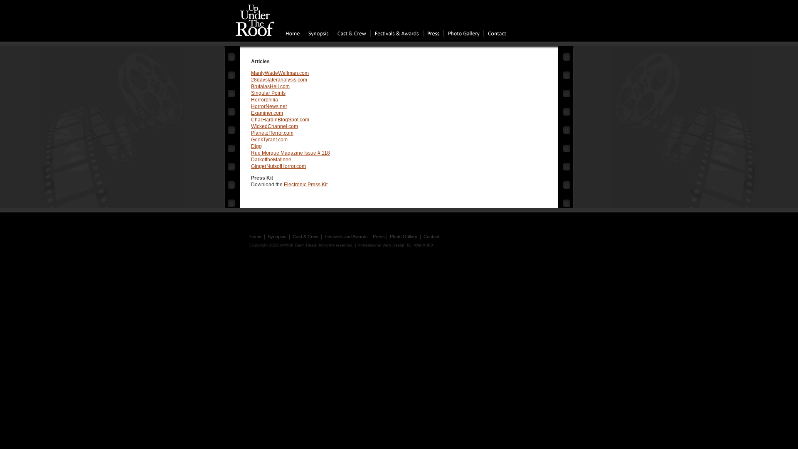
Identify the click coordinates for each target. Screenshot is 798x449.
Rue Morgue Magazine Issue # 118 (290, 153)
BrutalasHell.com (270, 86)
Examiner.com (267, 113)
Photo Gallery (403, 236)
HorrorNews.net (269, 106)
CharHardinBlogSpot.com (280, 120)
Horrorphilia (264, 100)
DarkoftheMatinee (271, 160)
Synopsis (277, 236)
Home (255, 236)
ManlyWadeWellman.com (280, 73)
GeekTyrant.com (269, 140)
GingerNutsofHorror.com (278, 166)
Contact (431, 236)
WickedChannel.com (274, 126)
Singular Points (268, 93)
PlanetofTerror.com (272, 133)
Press (379, 236)
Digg (256, 146)
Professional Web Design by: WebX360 (395, 245)
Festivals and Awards (346, 236)
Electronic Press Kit (306, 184)
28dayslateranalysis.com (279, 80)
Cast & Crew (305, 236)
